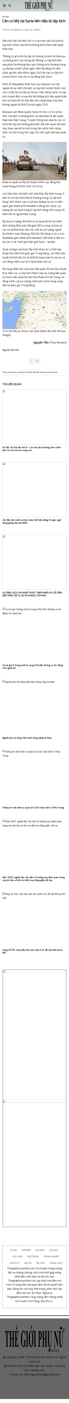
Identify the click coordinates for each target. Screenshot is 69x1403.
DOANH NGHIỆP (51, 1256)
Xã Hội (5, 17)
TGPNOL (37, 30)
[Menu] (4, 5)
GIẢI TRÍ (28, 1263)
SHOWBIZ (26, 1250)
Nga (14, 249)
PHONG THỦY (56, 1263)
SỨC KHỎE (17, 1256)
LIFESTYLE (14, 1263)
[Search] (10, 6)
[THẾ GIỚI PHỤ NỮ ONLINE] (38, 5)
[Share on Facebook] (31, 361)
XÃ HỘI (13, 1250)
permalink (52, 372)
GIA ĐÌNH (39, 1250)
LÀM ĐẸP (53, 1250)
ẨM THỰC (40, 1263)
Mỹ (4, 269)
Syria (33, 261)
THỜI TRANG (33, 1256)
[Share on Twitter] (37, 361)
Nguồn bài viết (10, 350)
